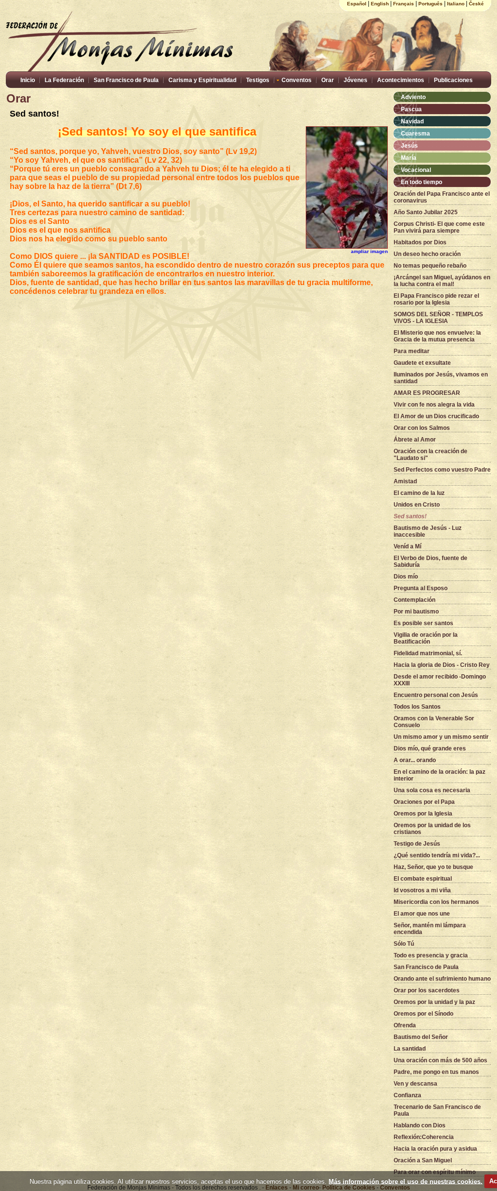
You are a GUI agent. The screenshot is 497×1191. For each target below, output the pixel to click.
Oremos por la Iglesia (423, 813)
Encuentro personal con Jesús (436, 695)
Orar (327, 80)
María (408, 157)
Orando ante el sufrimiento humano (442, 978)
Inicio (27, 80)
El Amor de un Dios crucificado (436, 416)
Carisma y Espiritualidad (202, 80)
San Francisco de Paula (126, 80)
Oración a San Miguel (423, 1160)
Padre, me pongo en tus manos (436, 1072)
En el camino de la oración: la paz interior (439, 775)
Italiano (455, 3)
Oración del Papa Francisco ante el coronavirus (442, 197)
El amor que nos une (422, 913)
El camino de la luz (419, 493)
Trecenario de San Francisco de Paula (437, 1110)
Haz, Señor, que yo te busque (433, 867)
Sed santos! (410, 516)
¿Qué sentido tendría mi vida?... (437, 855)
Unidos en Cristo (417, 504)
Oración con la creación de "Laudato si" (430, 454)
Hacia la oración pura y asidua (435, 1148)
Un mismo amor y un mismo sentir (441, 736)
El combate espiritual (423, 878)
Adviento (413, 97)
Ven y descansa (415, 1083)
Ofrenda (405, 1025)
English (380, 3)
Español (356, 3)
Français (403, 3)
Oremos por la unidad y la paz (434, 1002)
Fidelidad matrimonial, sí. (428, 653)
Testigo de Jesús (417, 843)
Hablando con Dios (420, 1125)
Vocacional (416, 170)
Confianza (407, 1095)
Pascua (411, 109)
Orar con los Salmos (422, 428)
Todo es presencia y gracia (431, 955)
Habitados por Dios (420, 242)
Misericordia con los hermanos (436, 902)
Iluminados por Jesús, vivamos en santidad (441, 378)
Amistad (405, 481)
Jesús (409, 145)
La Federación (64, 80)
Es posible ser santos (423, 623)
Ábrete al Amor (415, 439)
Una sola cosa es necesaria (432, 790)
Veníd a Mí (407, 546)
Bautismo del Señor (421, 1037)
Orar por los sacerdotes (427, 990)
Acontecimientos (400, 80)
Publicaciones (453, 80)
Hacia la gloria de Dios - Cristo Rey (442, 665)
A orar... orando (415, 760)
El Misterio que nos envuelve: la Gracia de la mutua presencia (437, 336)
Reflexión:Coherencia (424, 1137)
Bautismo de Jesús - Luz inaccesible (428, 531)
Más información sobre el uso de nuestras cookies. (405, 1181)
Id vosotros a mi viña (422, 890)
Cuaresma (415, 133)
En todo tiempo (421, 182)
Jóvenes (355, 80)
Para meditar (412, 351)
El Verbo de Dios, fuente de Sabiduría (430, 561)
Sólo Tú (404, 943)
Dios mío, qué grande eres (430, 748)
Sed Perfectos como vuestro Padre (442, 469)
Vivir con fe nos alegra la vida (434, 404)
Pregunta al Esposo (420, 588)
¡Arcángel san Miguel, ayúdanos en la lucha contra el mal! (442, 281)
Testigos (257, 80)
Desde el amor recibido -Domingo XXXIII (440, 680)
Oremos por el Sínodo (423, 1013)
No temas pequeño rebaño (430, 265)
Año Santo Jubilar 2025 (426, 212)
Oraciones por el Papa (424, 802)
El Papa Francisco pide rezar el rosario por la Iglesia (436, 299)
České (476, 3)
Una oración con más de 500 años (440, 1060)
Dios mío (406, 576)
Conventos (297, 80)
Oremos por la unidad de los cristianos (432, 828)
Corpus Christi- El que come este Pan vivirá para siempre (439, 227)
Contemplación (414, 599)
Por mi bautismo (416, 611)
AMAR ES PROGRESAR (427, 393)
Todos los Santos (417, 706)
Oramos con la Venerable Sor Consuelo (434, 722)
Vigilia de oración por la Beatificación (426, 638)
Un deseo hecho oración (427, 254)
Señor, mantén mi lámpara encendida (430, 929)
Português (430, 3)
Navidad (412, 121)
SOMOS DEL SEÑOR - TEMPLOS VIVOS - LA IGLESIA (438, 317)
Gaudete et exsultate (422, 362)
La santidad (410, 1048)
